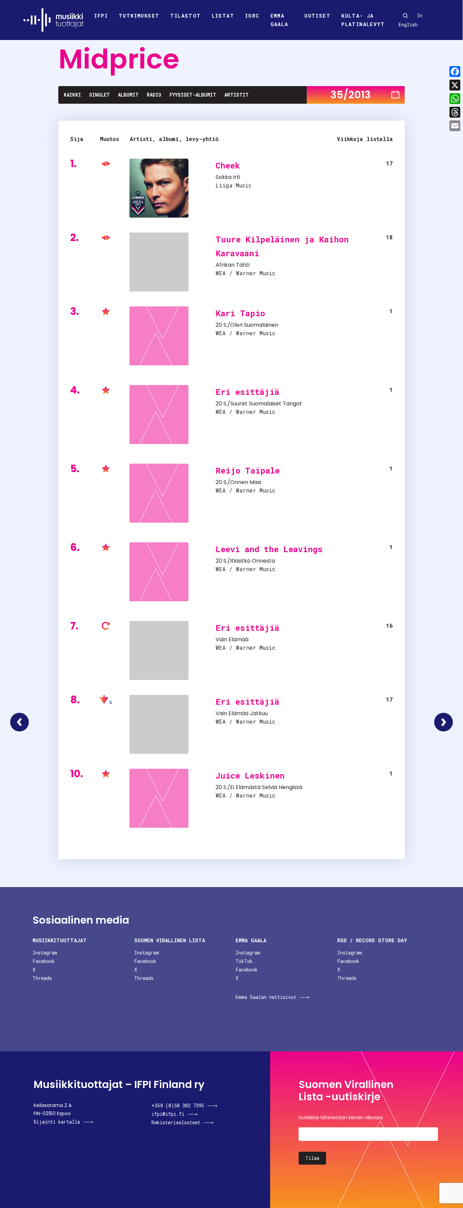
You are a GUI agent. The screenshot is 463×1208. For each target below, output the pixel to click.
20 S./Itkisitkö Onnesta (245, 561)
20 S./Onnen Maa (238, 482)
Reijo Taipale (248, 470)
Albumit (128, 95)
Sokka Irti (228, 177)
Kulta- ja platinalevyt (363, 20)
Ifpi (101, 15)
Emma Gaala (279, 20)
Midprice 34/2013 (19, 722)
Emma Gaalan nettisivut (266, 997)
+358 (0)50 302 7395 (178, 1105)
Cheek (228, 165)
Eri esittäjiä (247, 391)
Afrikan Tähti (232, 265)
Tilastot (185, 15)
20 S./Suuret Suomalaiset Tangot (259, 403)
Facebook (44, 961)
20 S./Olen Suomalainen (247, 325)
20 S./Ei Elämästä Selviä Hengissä (259, 787)
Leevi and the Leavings (269, 549)
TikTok (244, 961)
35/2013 (350, 94)
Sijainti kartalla (57, 1122)
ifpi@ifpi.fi (168, 1114)
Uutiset (317, 15)
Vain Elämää (232, 639)
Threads (42, 978)
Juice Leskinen (250, 775)
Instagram (45, 952)
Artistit (236, 95)
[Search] (405, 15)
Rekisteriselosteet (176, 1122)
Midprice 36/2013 (443, 722)
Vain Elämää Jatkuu (242, 713)
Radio (154, 95)
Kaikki (72, 95)
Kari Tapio (240, 313)
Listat (223, 15)
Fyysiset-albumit (192, 95)
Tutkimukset (139, 15)
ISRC (252, 15)
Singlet (99, 95)
